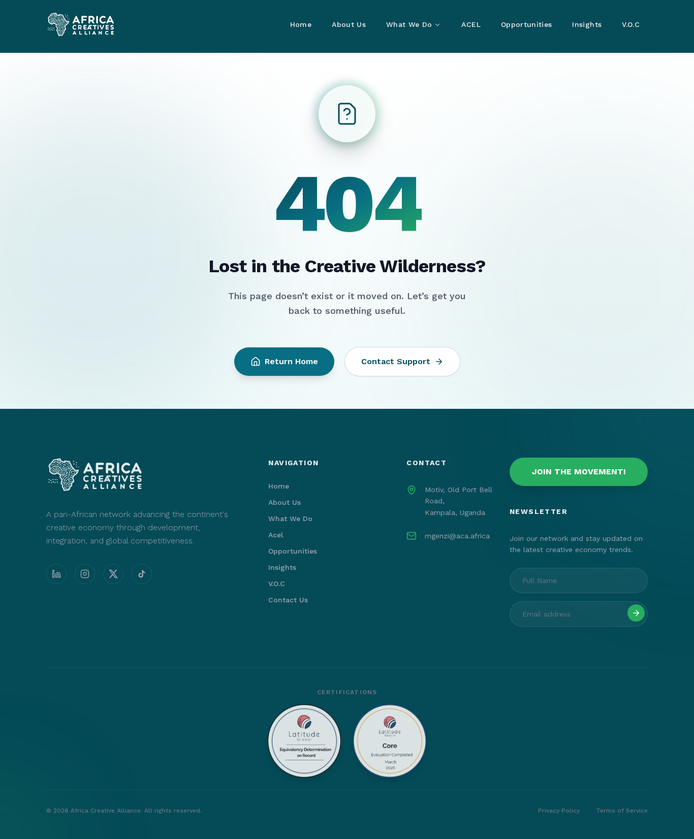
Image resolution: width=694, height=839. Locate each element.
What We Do (409, 24)
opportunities (292, 551)
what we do (290, 518)
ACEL (470, 24)
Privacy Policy (559, 810)
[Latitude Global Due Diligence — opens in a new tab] (347, 741)
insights (282, 567)
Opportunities (526, 24)
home (278, 486)
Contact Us (288, 600)
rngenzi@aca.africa (457, 536)
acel (275, 535)
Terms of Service (622, 810)
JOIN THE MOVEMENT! (579, 471)
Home (300, 24)
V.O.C (631, 24)
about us (284, 502)
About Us (349, 24)
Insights (587, 24)
